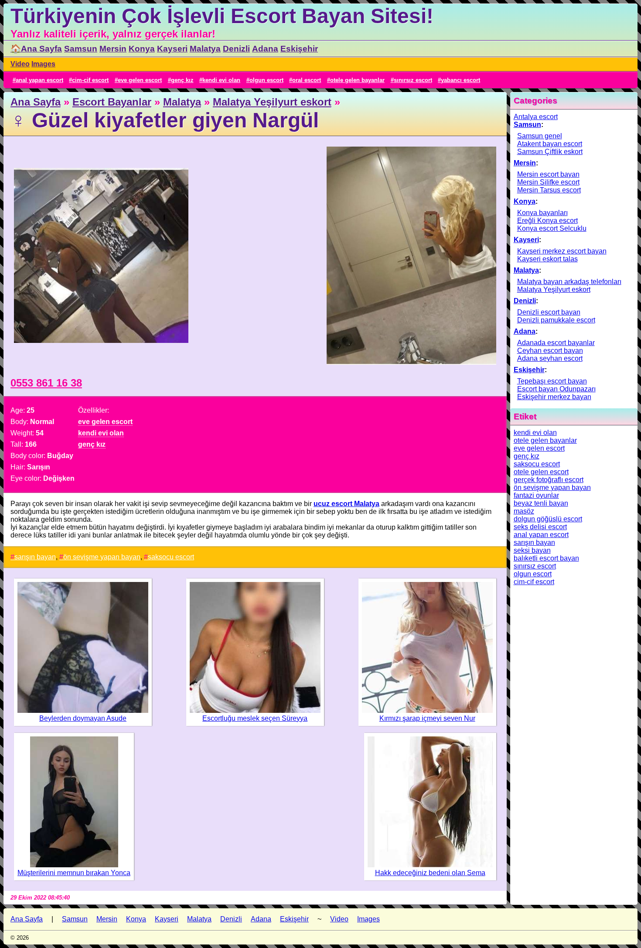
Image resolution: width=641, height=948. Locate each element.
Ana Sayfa (35, 102)
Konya (142, 48)
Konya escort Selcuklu (551, 228)
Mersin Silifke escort (548, 182)
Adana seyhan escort (550, 358)
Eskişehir (299, 48)
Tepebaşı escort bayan (552, 381)
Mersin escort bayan (548, 174)
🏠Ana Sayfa (36, 48)
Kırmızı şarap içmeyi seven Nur (427, 718)
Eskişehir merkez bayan (554, 396)
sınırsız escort (413, 80)
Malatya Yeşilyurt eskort (272, 102)
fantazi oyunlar (536, 495)
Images (43, 64)
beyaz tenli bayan (541, 503)
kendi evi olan (221, 80)
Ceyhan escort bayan (550, 350)
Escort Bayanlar (111, 102)
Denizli (236, 48)
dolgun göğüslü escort (548, 519)
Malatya (205, 48)
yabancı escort (460, 80)
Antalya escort (536, 116)
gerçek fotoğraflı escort (548, 479)
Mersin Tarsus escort (549, 190)
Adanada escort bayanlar (556, 342)
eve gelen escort (140, 80)
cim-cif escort (90, 80)
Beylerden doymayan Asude (82, 718)
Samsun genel (539, 136)
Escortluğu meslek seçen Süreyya (254, 718)
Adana (265, 48)
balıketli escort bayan (546, 558)
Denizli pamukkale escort (556, 320)
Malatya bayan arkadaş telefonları (569, 281)
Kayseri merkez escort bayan (562, 251)
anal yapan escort (39, 80)
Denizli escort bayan (548, 312)
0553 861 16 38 (46, 383)
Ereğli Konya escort (547, 220)
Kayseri (172, 48)
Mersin (112, 48)
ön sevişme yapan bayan (101, 557)
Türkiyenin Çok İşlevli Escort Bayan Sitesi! (221, 15)
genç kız (182, 80)
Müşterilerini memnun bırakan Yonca (73, 872)
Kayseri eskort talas (547, 259)
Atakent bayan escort (549, 143)
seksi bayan (532, 550)
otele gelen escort (541, 472)
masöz (524, 511)
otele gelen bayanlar (357, 80)
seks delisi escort (540, 526)
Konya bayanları (542, 212)
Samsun (80, 48)
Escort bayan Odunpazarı (556, 389)
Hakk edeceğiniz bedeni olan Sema (430, 872)
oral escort (306, 80)
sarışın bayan (35, 557)
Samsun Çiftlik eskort (550, 151)
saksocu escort (171, 557)
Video (20, 64)
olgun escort (266, 80)
